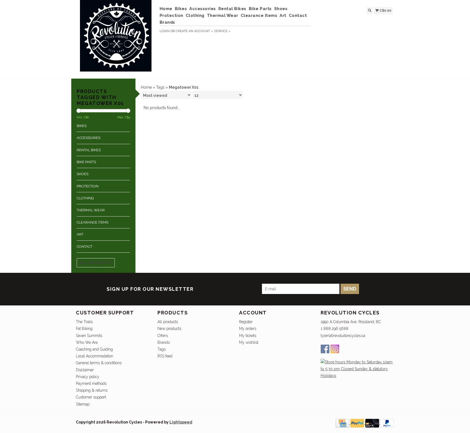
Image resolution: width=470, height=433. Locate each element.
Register (246, 322)
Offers (162, 335)
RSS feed (164, 356)
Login (165, 31)
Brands (167, 22)
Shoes (281, 8)
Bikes (181, 8)
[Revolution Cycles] (115, 38)
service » (222, 31)
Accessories (202, 8)
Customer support (91, 397)
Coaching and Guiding (94, 349)
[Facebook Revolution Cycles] (325, 349)
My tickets (247, 335)
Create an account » (194, 31)
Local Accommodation (94, 356)
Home (166, 8)
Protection (171, 15)
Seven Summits (89, 335)
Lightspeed (180, 422)
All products (96, 263)
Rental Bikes (232, 8)
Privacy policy (87, 377)
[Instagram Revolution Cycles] (334, 349)
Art (283, 15)
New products (169, 328)
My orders (247, 328)
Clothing (195, 15)
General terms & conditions (99, 363)
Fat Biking (84, 328)
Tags (160, 87)
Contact (298, 15)
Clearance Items (259, 15)
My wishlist (248, 342)
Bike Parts (260, 8)
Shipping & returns (91, 390)
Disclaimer (85, 370)
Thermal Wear (222, 15)
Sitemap (82, 404)
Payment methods (91, 383)
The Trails (84, 322)
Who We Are (87, 342)
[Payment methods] (343, 422)
